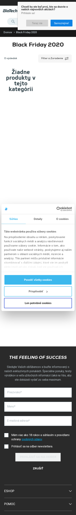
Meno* (11, 406)
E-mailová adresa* (18, 420)
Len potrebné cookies (38, 302)
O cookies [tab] (62, 218)
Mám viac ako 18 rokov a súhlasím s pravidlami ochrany (40, 437)
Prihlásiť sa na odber (38, 457)
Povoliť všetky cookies (38, 279)
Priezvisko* (14, 392)
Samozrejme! (62, 21)
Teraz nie (43, 21)
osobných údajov (32, 439)
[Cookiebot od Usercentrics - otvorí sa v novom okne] (56, 209)
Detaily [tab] (38, 218)
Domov (8, 32)
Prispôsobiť (36, 291)
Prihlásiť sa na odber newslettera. (32, 446)
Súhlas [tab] (13, 218)
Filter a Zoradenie (52, 58)
